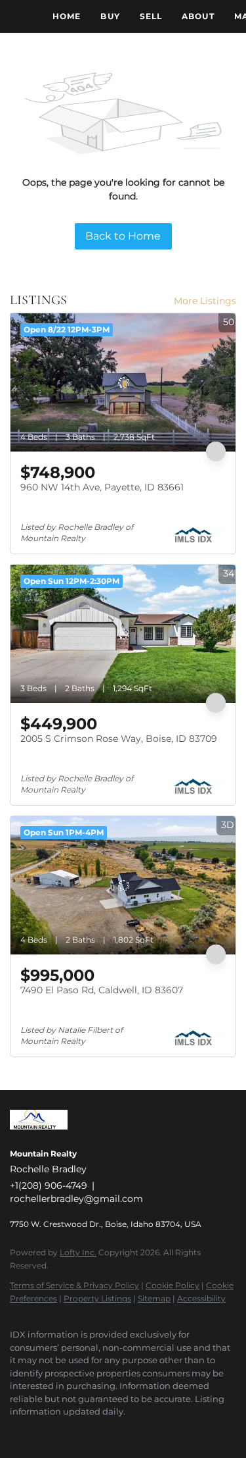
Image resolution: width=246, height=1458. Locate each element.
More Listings (205, 301)
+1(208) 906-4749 (48, 1185)
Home (66, 16)
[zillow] (68, 1431)
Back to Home (123, 236)
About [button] (198, 16)
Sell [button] (151, 16)
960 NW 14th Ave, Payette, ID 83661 (102, 487)
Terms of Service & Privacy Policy (74, 1285)
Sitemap (154, 1298)
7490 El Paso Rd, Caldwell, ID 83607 (101, 990)
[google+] (147, 1431)
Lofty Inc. (78, 1252)
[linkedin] (42, 1431)
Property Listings (97, 1298)
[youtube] (121, 1431)
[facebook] (16, 1431)
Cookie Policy (172, 1285)
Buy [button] (109, 16)
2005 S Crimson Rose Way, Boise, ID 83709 (118, 738)
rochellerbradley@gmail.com (76, 1199)
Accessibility (201, 1298)
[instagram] (95, 1431)
